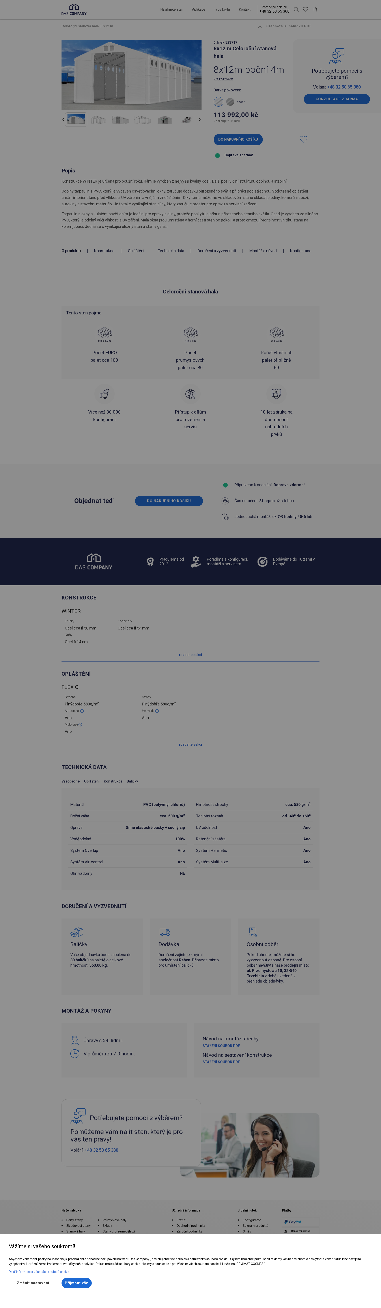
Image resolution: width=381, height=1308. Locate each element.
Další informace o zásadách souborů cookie (39, 1272)
